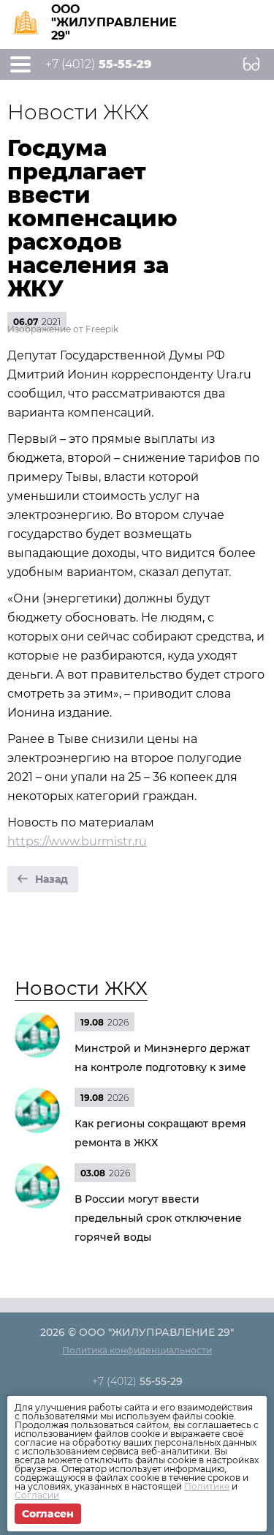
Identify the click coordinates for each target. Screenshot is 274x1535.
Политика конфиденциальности (137, 1350)
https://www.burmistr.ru (77, 841)
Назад (51, 879)
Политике (206, 1486)
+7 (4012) (98, 64)
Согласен (48, 1513)
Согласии (37, 1495)
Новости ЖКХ (81, 988)
